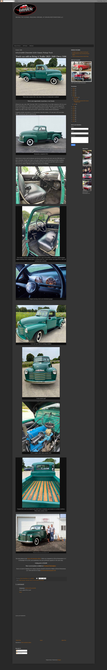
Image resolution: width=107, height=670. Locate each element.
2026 (74, 88)
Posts (18, 650)
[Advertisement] (53, 31)
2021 (74, 106)
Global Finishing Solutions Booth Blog (80, 56)
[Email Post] (37, 578)
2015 (74, 115)
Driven (31, 580)
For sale (34, 580)
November (76, 97)
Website (31, 45)
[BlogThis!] (41, 578)
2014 (74, 117)
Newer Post (18, 640)
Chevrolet (27, 580)
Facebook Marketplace (50, 566)
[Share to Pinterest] (45, 578)
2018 (74, 110)
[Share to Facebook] (44, 578)
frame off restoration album (34, 558)
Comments (19, 653)
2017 (74, 112)
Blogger (59, 659)
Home (41, 640)
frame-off (38, 580)
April (75, 104)
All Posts (25, 45)
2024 (74, 92)
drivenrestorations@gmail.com (48, 570)
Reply (20, 592)
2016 (74, 113)
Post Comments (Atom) (26, 642)
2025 (74, 90)
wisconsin (42, 580)
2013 (74, 119)
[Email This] (39, 578)
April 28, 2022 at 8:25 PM (30, 588)
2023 (74, 94)
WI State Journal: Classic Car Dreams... (80, 52)
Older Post (64, 640)
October (75, 99)
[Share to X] (42, 578)
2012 (74, 121)
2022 (74, 95)
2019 (74, 108)
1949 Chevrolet (22, 580)
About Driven (17, 45)
